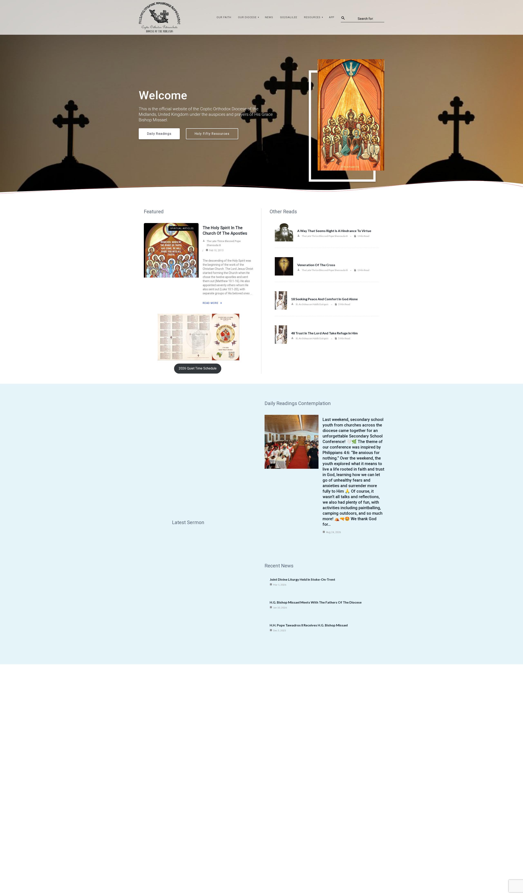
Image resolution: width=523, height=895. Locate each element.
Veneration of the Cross (316, 265)
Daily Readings (159, 134)
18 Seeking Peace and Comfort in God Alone (324, 299)
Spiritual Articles (181, 228)
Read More (210, 303)
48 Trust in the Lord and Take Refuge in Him (324, 333)
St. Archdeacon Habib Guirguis (312, 304)
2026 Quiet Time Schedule (198, 368)
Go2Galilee (288, 17)
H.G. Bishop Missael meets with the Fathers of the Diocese (316, 602)
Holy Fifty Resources (212, 134)
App (331, 17)
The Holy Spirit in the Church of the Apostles (225, 230)
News (269, 17)
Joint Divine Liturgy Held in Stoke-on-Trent (302, 579)
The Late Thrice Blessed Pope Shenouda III (224, 243)
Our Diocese (247, 17)
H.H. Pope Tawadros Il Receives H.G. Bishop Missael (309, 625)
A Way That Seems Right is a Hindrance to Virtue (334, 231)
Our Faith (224, 17)
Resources (312, 17)
